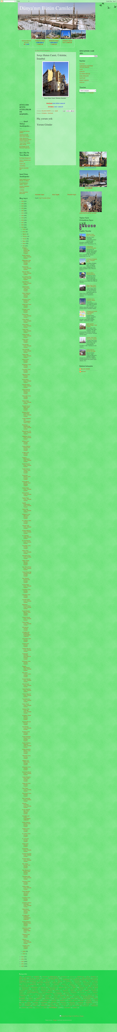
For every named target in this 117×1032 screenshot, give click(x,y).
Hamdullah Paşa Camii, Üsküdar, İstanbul (26, 557)
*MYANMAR (53, 989)
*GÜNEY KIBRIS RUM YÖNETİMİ (40, 983)
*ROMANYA (43, 990)
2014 (22, 956)
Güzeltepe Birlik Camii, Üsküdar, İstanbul (26, 878)
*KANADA (63, 984)
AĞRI (79, 998)
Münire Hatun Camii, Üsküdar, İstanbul (26, 402)
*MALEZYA (61, 987)
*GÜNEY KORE (56, 983)
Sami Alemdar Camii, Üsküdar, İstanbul (26, 351)
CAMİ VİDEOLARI (84, 76)
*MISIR (96, 987)
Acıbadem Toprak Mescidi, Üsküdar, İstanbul (26, 717)
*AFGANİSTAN (27, 976)
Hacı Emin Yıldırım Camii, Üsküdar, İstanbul (26, 674)
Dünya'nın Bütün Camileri (47, 7)
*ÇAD (36, 995)
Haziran (25, 238)
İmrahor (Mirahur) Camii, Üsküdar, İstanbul (26, 532)
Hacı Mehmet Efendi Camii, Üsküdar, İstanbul (26, 580)
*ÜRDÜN (56, 995)
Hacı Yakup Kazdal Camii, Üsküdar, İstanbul (26, 865)
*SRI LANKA (79, 990)
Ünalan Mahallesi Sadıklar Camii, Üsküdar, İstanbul (26, 923)
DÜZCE (82, 1000)
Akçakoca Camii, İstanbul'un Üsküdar (26, 301)
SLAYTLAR (82, 78)
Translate (91, 92)
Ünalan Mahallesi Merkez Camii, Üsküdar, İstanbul (26, 751)
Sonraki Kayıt (39, 194)
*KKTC (29, 986)
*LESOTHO (66, 985)
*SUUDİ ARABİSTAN (47, 992)
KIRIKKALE (63, 1002)
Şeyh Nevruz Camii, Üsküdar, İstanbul (26, 283)
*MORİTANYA (25, 989)
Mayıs (24, 241)
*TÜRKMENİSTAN (41, 993)
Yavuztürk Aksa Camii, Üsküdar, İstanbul (26, 700)
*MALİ (74, 987)
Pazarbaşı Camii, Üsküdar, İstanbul (26, 371)
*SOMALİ (72, 990)
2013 (22, 959)
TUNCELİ (53, 1005)
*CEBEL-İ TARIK (44, 979)
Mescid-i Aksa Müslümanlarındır (91, 273)
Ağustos (25, 234)
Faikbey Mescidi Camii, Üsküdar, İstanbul (26, 650)
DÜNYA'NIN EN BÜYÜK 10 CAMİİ (87, 213)
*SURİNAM (93, 990)
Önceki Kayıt (71, 194)
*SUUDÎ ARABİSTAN (32, 992)
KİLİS (20, 1004)
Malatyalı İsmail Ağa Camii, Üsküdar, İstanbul (26, 516)
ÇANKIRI (23, 1007)
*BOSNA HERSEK (53, 978)
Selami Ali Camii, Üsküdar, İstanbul (26, 785)
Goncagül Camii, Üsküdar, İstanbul (26, 596)
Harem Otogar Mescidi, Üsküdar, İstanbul (25, 562)
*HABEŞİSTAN (77, 982)
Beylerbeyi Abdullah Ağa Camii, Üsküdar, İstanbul (26, 426)
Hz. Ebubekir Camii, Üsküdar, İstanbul (26, 537)
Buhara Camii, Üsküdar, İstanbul (25, 443)
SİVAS (94, 1004)
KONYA (89, 1002)
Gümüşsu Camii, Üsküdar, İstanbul (26, 883)
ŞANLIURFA (67, 1007)
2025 (22, 203)
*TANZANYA (74, 992)
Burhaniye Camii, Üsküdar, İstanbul (26, 663)
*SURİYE (21, 992)
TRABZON (44, 1005)
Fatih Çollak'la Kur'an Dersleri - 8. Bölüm (25, 180)
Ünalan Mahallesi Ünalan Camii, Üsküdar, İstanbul (26, 738)
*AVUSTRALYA (63, 976)
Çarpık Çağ (22, 163)
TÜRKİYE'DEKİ (40, 40)
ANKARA (39, 998)
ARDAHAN (57, 998)
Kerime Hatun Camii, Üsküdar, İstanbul (26, 489)
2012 (22, 961)
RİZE (57, 1004)
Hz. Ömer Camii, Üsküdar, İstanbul (26, 835)
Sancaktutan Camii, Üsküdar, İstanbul (26, 346)
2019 (22, 217)
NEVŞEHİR (28, 1004)
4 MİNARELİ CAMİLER (43, 997)
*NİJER (66, 989)
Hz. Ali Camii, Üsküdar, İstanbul (25, 840)
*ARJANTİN (44, 976)
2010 (22, 966)
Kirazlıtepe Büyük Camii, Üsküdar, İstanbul (26, 773)
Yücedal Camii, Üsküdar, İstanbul (26, 947)
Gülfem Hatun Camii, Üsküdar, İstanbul (26, 888)
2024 (22, 206)
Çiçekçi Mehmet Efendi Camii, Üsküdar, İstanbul (26, 448)
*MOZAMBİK (34, 989)
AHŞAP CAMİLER (84, 80)
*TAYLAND (82, 992)
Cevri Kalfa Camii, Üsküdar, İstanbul (26, 640)
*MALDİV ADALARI (52, 987)
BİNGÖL (70, 1000)
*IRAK (40, 984)
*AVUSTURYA (72, 976)
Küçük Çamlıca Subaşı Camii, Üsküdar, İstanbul (26, 471)
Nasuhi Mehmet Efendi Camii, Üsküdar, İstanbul (26, 391)
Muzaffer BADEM (85, 369)
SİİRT (20, 1005)
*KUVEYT (54, 985)
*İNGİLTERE (63, 995)
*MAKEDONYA (34, 987)
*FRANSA (60, 981)
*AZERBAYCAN (80, 976)
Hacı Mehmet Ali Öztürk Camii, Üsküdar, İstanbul (26, 872)
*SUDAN (86, 990)
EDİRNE (89, 1000)
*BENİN (38, 978)
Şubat (24, 951)
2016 (22, 225)
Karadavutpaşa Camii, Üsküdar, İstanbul (26, 860)
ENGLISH (81, 82)
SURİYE (81, 1004)
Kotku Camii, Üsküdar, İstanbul (25, 845)
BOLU (37, 1000)
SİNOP (88, 1004)
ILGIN (96, 1000)
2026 (22, 201)
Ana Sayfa (55, 194)
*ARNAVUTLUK (53, 976)
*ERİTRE (41, 981)
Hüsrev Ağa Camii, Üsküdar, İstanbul (26, 511)
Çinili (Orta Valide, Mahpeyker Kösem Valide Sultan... (26, 930)
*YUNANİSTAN (23, 995)
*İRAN (70, 995)
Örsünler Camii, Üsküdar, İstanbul (26, 311)
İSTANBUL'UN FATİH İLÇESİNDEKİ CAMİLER (92, 313)
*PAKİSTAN (81, 989)
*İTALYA (29, 997)
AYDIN (72, 998)
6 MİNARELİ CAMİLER (57, 997)
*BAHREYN (93, 976)
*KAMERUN (56, 984)
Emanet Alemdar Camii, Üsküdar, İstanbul (26, 680)
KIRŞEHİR (80, 1002)
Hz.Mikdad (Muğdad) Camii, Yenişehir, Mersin (92, 260)
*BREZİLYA (71, 978)
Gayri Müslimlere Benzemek (24, 193)
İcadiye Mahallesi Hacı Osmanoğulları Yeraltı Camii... (26, 420)
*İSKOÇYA (82, 995)
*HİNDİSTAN (33, 984)
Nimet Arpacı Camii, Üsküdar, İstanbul (26, 381)
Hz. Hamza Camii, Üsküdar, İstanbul (26, 522)
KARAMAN (44, 1002)
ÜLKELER (82, 71)
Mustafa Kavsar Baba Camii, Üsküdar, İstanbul (26, 408)
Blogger (55, 1020)
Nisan (24, 243)
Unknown (83, 371)
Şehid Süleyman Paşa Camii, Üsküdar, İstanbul (26, 295)
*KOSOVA (47, 985)
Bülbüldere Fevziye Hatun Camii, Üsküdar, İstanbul (26, 606)
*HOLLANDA (95, 982)
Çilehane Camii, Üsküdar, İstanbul (26, 936)
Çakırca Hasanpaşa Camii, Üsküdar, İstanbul (26, 941)
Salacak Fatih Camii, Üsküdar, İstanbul (26, 527)
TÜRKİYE (87, 167)
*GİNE (70, 982)
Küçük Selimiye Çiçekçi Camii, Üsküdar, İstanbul (26, 824)
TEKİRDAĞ (27, 1005)
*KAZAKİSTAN (86, 984)
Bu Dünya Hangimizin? (25, 158)
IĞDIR (28, 1002)
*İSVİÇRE (23, 997)
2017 (22, 222)
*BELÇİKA (31, 978)
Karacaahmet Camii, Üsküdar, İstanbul (26, 494)
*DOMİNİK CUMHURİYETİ (78, 979)
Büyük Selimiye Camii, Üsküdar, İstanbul (26, 257)
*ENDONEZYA (22, 981)
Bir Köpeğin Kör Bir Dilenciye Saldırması (25, 147)
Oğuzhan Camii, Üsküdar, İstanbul (26, 376)
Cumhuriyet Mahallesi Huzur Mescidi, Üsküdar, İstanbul (26, 656)
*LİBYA (86, 986)
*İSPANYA (89, 995)
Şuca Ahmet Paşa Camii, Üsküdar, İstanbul (26, 278)
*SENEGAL (57, 990)
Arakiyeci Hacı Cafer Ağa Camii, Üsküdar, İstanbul (26, 711)
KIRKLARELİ (72, 1002)
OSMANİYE (50, 1004)
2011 (22, 964)
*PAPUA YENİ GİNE (91, 989)
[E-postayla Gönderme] (64, 111)
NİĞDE (37, 1004)
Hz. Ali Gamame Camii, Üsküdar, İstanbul (26, 542)
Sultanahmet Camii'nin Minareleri (91, 247)
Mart (24, 246)
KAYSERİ (54, 1002)
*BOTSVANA (64, 978)
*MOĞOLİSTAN (43, 989)
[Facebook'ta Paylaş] (72, 111)
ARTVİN (64, 998)
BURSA (54, 1000)
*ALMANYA (36, 976)
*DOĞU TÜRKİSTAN (91, 979)
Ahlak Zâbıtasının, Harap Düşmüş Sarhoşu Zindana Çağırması (25, 140)
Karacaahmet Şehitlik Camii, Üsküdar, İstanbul (26, 483)
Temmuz (25, 236)
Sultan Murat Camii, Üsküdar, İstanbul (26, 321)
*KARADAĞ (71, 984)
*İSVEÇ (96, 995)
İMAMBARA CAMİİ (38, 1007)
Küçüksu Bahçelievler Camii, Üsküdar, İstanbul (26, 459)
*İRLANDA (77, 995)
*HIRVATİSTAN (86, 982)
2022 (22, 210)
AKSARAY (22, 998)
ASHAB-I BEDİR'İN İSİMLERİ (24, 187)
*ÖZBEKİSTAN (48, 995)
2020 (22, 215)
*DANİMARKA (66, 979)
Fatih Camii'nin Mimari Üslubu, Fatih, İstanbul (92, 325)
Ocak (24, 953)
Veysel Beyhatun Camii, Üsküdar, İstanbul (26, 690)
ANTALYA (48, 998)
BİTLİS (76, 1000)
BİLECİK (62, 1000)
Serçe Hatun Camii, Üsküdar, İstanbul (26, 326)
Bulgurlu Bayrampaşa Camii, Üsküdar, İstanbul (26, 668)
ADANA (67, 997)
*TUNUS (28, 993)
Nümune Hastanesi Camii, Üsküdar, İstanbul (26, 805)
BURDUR (45, 1000)
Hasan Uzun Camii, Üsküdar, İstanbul (26, 552)
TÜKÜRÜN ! (23, 166)
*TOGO (88, 992)
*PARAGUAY (22, 990)
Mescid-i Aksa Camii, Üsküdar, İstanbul (26, 273)
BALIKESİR (87, 998)
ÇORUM (30, 1007)
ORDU (43, 1004)
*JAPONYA (47, 984)
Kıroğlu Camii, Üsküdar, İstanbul (25, 454)
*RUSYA (50, 990)
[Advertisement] (55, 179)
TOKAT (35, 1005)
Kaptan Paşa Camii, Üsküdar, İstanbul (26, 499)
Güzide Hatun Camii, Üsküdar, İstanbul (26, 586)
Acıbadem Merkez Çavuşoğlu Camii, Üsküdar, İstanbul (26, 904)
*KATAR (79, 984)
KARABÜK (35, 1002)
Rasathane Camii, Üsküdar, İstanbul (26, 366)
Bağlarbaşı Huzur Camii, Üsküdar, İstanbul (26, 438)
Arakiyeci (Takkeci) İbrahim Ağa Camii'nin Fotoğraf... (25, 250)
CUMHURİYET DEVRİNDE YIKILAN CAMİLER (86, 66)
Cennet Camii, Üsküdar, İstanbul (25, 645)
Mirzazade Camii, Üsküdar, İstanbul (26, 768)
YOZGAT (77, 1005)
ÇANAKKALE (94, 1005)
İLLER (81, 69)
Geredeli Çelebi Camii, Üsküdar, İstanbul (26, 601)
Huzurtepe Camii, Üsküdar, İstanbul (26, 547)
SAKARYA (64, 1004)
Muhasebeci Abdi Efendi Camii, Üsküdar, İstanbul (26, 262)
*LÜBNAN (72, 986)
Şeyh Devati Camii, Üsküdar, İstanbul (26, 728)
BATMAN (23, 1000)
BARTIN (96, 998)
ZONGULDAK (85, 1005)
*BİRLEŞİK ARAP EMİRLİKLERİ (31, 979)
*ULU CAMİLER (57, 994)
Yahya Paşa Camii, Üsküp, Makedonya (91, 286)
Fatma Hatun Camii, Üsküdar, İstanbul (26, 624)
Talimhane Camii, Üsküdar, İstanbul (26, 757)
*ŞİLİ (34, 997)
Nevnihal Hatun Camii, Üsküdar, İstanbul (26, 386)
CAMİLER (40, 44)
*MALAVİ (43, 987)
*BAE (87, 976)
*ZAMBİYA (31, 995)
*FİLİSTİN (76, 981)
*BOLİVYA (44, 978)
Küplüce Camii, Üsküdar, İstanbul (26, 830)
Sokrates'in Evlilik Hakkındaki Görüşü (24, 135)
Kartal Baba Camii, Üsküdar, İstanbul (26, 850)
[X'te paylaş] (70, 111)
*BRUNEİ (77, 978)
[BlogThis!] (68, 111)
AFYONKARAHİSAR (88, 997)
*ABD (20, 976)
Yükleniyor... (23, 116)
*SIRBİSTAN (65, 990)
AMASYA (31, 998)
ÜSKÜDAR (50, 113)
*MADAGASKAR (25, 987)
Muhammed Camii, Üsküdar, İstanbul (26, 268)
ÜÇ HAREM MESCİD (84, 73)
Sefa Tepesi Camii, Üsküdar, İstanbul (26, 790)
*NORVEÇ (61, 989)
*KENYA (94, 984)
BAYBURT (31, 1000)
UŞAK (59, 1005)
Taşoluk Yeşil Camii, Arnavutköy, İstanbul (92, 338)
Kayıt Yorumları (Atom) (44, 198)
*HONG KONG (25, 984)
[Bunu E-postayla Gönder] (67, 111)
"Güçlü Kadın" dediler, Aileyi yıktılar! (25, 143)
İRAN (45, 1007)
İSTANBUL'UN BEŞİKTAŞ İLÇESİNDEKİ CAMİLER (26, 634)
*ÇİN (41, 995)
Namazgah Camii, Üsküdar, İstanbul (26, 397)
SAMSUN (72, 1004)
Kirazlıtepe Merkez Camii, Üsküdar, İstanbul (26, 477)
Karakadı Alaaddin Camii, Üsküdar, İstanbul (26, 855)
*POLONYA (29, 990)
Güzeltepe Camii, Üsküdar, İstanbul (26, 591)
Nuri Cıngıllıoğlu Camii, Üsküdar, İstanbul (26, 800)
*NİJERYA (72, 989)
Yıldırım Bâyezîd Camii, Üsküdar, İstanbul (26, 695)
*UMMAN (68, 993)
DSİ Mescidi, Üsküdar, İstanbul (25, 629)
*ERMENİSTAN (32, 981)
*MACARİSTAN (94, 985)
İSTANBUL (44, 113)
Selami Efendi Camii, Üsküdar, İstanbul (26, 336)
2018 (22, 220)
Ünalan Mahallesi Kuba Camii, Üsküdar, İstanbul (26, 779)
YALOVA (70, 1005)
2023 (22, 208)
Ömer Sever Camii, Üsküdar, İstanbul (26, 316)
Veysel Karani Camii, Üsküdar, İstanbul (26, 685)
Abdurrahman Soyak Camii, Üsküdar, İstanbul (26, 911)
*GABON (84, 981)
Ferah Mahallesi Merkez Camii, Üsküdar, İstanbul (26, 613)
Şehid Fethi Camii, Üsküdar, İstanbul (26, 306)
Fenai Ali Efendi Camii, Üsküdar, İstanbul (26, 619)
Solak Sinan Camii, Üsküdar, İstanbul (26, 331)
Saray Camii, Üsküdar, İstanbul (25, 341)
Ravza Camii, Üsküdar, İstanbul (25, 361)
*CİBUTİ (59, 979)
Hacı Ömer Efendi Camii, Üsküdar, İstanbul (26, 568)
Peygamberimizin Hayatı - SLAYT (24, 183)
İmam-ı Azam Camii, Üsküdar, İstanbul (26, 705)
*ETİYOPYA (48, 981)
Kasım (24, 231)
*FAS (54, 981)
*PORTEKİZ (36, 990)
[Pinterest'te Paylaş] (73, 111)
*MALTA (69, 987)
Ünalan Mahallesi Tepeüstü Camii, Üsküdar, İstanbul (26, 745)
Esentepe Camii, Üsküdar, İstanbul (26, 899)
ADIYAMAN (77, 997)
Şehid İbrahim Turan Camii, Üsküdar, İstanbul (26, 288)
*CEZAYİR (52, 979)
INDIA (22, 1002)
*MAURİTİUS (83, 987)
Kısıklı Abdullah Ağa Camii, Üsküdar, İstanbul (26, 811)
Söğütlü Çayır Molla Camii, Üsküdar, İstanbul (26, 762)
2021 (22, 213)
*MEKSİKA (90, 987)
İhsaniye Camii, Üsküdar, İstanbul (26, 733)
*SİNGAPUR (66, 992)
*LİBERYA (80, 985)
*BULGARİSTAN (86, 978)
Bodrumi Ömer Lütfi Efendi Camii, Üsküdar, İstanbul (26, 414)
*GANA (90, 981)
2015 (22, 227)
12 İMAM (22, 190)
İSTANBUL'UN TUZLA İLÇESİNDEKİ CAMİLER (26, 818)
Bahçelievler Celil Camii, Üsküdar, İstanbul (26, 433)
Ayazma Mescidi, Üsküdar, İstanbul (26, 723)
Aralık (24, 229)
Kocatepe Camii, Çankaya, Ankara (91, 299)
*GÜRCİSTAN (65, 982)
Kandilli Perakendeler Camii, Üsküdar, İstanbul (26, 505)
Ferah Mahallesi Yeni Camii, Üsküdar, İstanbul (26, 893)
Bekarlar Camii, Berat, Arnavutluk (91, 235)
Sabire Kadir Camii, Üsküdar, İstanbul (26, 356)
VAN (64, 1005)
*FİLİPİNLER (68, 981)
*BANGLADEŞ (22, 978)
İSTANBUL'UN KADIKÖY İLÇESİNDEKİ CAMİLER (26, 917)
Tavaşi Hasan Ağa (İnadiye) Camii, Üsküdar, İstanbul (26, 574)
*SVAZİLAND (58, 992)
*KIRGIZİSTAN (22, 985)
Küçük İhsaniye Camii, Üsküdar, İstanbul (26, 465)
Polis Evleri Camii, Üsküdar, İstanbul (26, 795)
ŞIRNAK (75, 1007)
